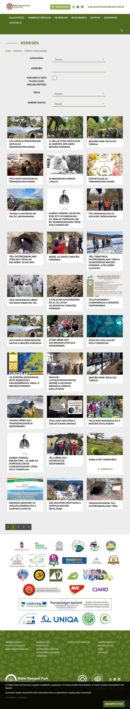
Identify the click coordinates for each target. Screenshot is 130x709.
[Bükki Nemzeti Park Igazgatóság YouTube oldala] (82, 7)
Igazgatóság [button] (16, 18)
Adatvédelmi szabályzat (16, 697)
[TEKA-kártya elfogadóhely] (53, 560)
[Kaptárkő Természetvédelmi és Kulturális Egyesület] (111, 546)
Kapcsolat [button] (15, 23)
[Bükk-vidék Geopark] (23, 575)
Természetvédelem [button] (39, 18)
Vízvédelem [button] (61, 18)
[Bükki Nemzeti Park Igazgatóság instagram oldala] (73, 7)
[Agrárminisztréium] (22, 546)
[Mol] (77, 589)
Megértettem (114, 704)
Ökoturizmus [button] (79, 18)
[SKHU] (65, 604)
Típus (36, 92)
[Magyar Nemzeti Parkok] (59, 546)
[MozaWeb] (74, 560)
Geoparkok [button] (110, 18)
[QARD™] (100, 590)
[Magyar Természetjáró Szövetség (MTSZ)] (88, 619)
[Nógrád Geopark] (78, 546)
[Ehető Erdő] (105, 619)
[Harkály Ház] (56, 575)
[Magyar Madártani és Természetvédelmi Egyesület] (95, 546)
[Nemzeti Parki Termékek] (17, 560)
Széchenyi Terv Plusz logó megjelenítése (37, 81)
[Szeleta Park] (39, 575)
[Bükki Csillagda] (96, 560)
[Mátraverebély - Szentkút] (41, 589)
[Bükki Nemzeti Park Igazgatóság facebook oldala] (78, 7)
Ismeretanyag (37, 102)
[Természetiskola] (36, 560)
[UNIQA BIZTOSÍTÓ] (59, 619)
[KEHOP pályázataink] (28, 619)
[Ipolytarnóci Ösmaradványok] (114, 560)
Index (8, 51)
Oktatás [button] (95, 18)
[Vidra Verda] (98, 575)
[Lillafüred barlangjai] (72, 575)
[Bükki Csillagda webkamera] (85, 5)
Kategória (36, 58)
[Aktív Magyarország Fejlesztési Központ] (40, 546)
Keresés (17, 51)
